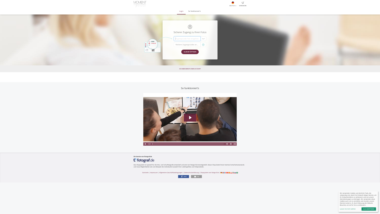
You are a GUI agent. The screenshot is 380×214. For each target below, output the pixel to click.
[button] (183, 176)
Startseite (145, 172)
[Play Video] (145, 144)
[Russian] (235, 172)
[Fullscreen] (235, 144)
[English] (223, 172)
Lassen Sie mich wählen (348, 209)
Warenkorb (242, 6)
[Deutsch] (221, 172)
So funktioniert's (194, 11)
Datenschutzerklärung (191, 172)
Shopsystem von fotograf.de (209, 172)
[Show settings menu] (231, 144)
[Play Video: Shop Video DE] (190, 118)
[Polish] (231, 172)
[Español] (229, 172)
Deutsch (232, 6)
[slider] (188, 144)
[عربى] (237, 172)
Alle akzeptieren (368, 209)
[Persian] (233, 172)
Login (181, 11)
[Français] (225, 172)
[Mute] (227, 144)
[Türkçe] (227, 172)
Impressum (154, 172)
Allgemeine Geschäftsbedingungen (170, 172)
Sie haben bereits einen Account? (190, 69)
